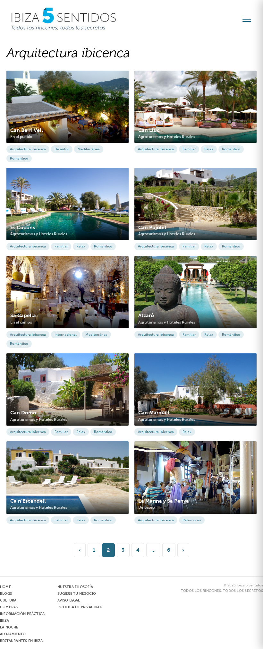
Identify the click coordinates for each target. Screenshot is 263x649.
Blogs (6, 594)
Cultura (8, 600)
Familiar (189, 149)
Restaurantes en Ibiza (21, 641)
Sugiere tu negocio (76, 594)
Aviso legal (68, 600)
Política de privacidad (79, 607)
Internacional (66, 335)
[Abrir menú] (249, 19)
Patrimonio (191, 520)
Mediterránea (89, 149)
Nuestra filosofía (75, 587)
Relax (208, 149)
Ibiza (4, 621)
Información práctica (22, 614)
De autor (62, 149)
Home (5, 587)
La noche (9, 627)
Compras (9, 607)
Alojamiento (13, 634)
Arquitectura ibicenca (28, 149)
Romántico (19, 158)
